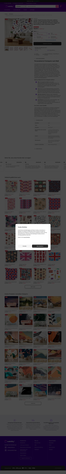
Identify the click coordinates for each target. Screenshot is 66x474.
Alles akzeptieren (40, 246)
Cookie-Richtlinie (26, 237)
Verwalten (25, 246)
